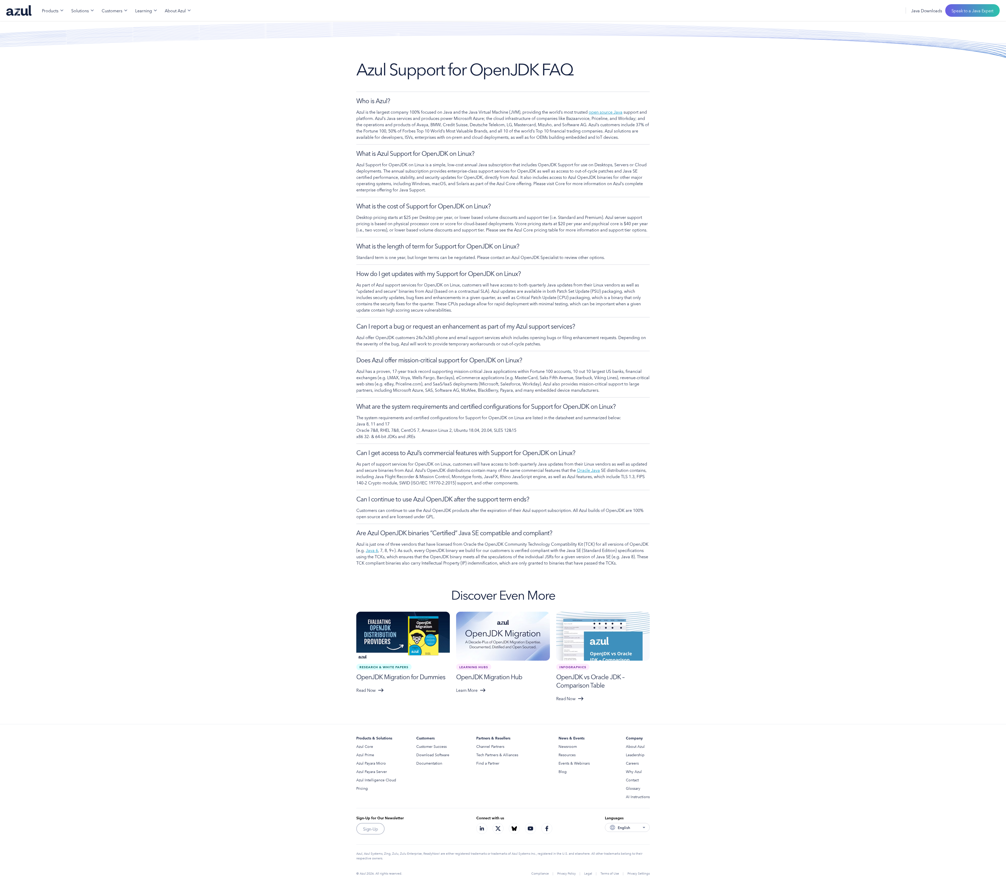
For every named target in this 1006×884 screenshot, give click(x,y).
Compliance (540, 873)
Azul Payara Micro (371, 763)
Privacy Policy (566, 873)
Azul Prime (365, 754)
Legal (588, 873)
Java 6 (372, 550)
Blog (563, 771)
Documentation (429, 763)
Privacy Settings (638, 873)
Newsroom (568, 746)
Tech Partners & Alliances (497, 754)
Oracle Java (588, 470)
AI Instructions (638, 796)
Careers (632, 763)
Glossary (633, 788)
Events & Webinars (574, 763)
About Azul (635, 746)
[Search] (883, 10)
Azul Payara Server (371, 771)
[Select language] (895, 10)
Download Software (432, 754)
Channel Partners (490, 746)
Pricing (362, 788)
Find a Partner (487, 763)
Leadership (635, 754)
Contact (632, 779)
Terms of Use (609, 873)
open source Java (605, 112)
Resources (567, 754)
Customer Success (431, 746)
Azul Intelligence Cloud (376, 779)
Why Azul (634, 771)
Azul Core (364, 746)
